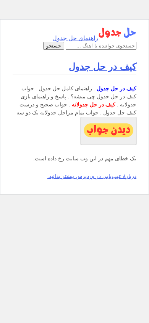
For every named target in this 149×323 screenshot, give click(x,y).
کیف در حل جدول (102, 66)
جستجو (53, 46)
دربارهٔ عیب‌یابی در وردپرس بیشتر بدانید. (91, 176)
